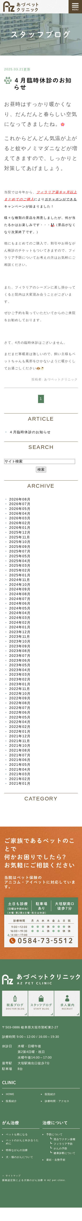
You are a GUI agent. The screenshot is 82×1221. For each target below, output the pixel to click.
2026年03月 (20, 518)
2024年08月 (20, 594)
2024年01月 (20, 627)
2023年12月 (20, 632)
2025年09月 (20, 546)
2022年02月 (20, 726)
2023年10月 (20, 641)
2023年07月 (20, 655)
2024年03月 (20, 618)
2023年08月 (20, 651)
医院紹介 (50, 1094)
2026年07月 (20, 504)
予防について (54, 1134)
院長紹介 (11, 1101)
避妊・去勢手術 (55, 1159)
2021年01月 (20, 783)
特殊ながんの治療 (17, 1150)
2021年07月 (20, 755)
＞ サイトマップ (11, 1175)
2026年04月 (20, 513)
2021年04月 (20, 769)
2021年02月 (20, 779)
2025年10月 (20, 542)
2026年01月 (20, 527)
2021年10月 (20, 745)
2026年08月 (20, 499)
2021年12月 (20, 736)
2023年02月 (20, 679)
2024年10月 (20, 584)
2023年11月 (19, 636)
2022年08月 (20, 703)
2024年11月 (19, 580)
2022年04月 (20, 722)
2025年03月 (20, 565)
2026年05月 (20, 509)
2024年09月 (20, 589)
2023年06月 (20, 660)
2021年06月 (20, 760)
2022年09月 (20, 698)
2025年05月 (20, 556)
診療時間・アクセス (57, 1101)
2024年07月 (20, 599)
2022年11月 (19, 689)
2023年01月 (20, 684)
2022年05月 (20, 717)
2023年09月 (20, 646)
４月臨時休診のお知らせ (30, 432)
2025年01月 (20, 575)
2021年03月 (20, 774)
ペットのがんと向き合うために (22, 1142)
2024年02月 (20, 622)
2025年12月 (20, 532)
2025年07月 (20, 551)
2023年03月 (20, 674)
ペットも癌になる (17, 1134)
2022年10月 (20, 693)
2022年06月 (20, 712)
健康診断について (64, 1153)
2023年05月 (20, 665)
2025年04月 (20, 561)
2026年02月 (20, 523)
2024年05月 (20, 608)
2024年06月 (20, 603)
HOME (10, 1094)
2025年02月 (20, 570)
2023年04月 (20, 670)
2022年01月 (20, 731)
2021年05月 (20, 764)
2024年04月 (20, 613)
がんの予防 (60, 1148)
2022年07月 (20, 708)
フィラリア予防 (63, 1143)
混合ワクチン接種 (64, 1139)
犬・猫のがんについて (19, 1157)
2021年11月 (19, 741)
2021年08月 (20, 750)
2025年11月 (19, 537)
